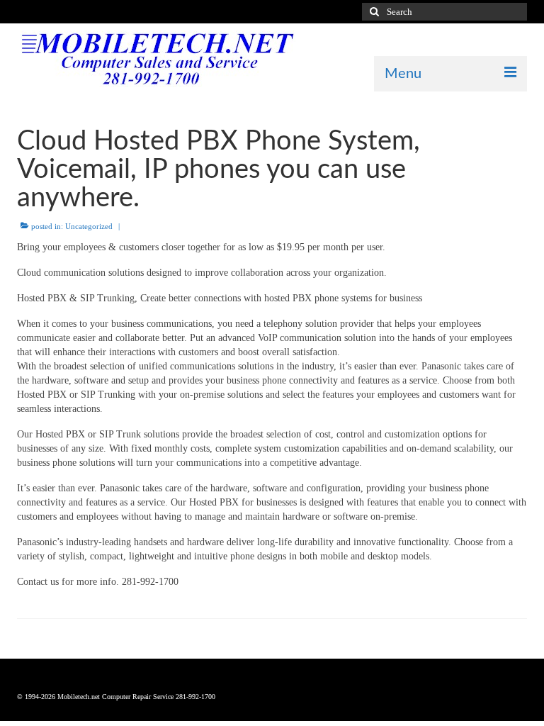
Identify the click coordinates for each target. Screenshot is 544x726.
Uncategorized (89, 226)
